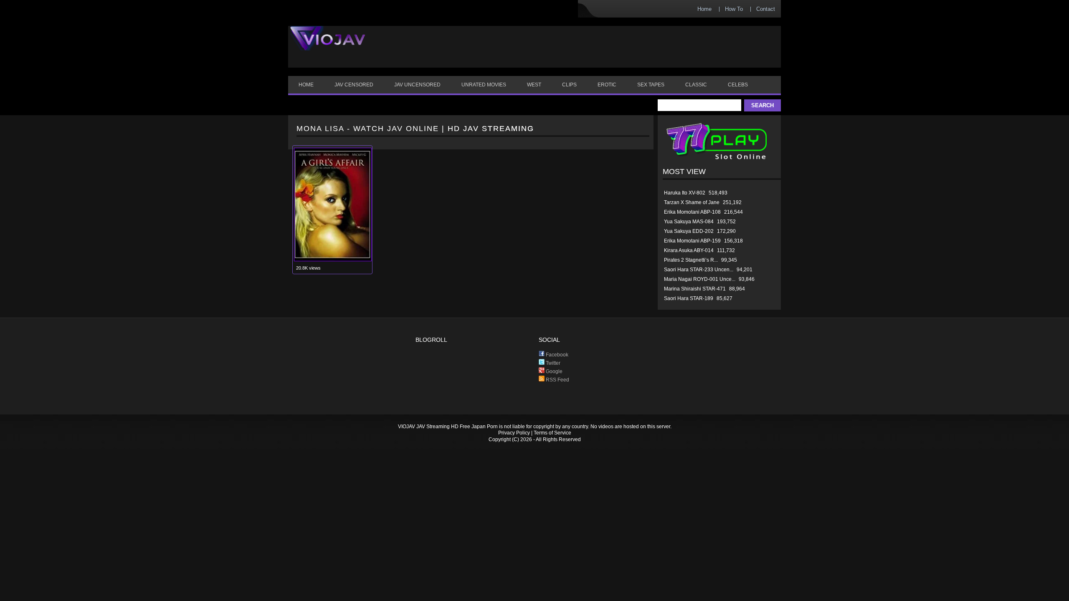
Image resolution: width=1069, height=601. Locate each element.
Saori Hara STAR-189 (688, 298)
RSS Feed (557, 380)
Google (553, 371)
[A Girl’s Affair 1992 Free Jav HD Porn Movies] (333, 259)
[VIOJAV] (327, 45)
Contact (765, 9)
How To (734, 9)
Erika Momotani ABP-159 (692, 241)
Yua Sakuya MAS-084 (689, 222)
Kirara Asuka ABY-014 (689, 250)
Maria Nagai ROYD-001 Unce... (699, 279)
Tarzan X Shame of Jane (691, 202)
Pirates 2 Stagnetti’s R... (691, 260)
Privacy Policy (514, 433)
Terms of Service (552, 433)
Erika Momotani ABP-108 (692, 212)
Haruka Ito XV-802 (684, 193)
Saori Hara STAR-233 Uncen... (698, 270)
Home (704, 9)
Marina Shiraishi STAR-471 (695, 289)
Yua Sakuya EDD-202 (689, 231)
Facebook (556, 355)
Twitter (552, 363)
